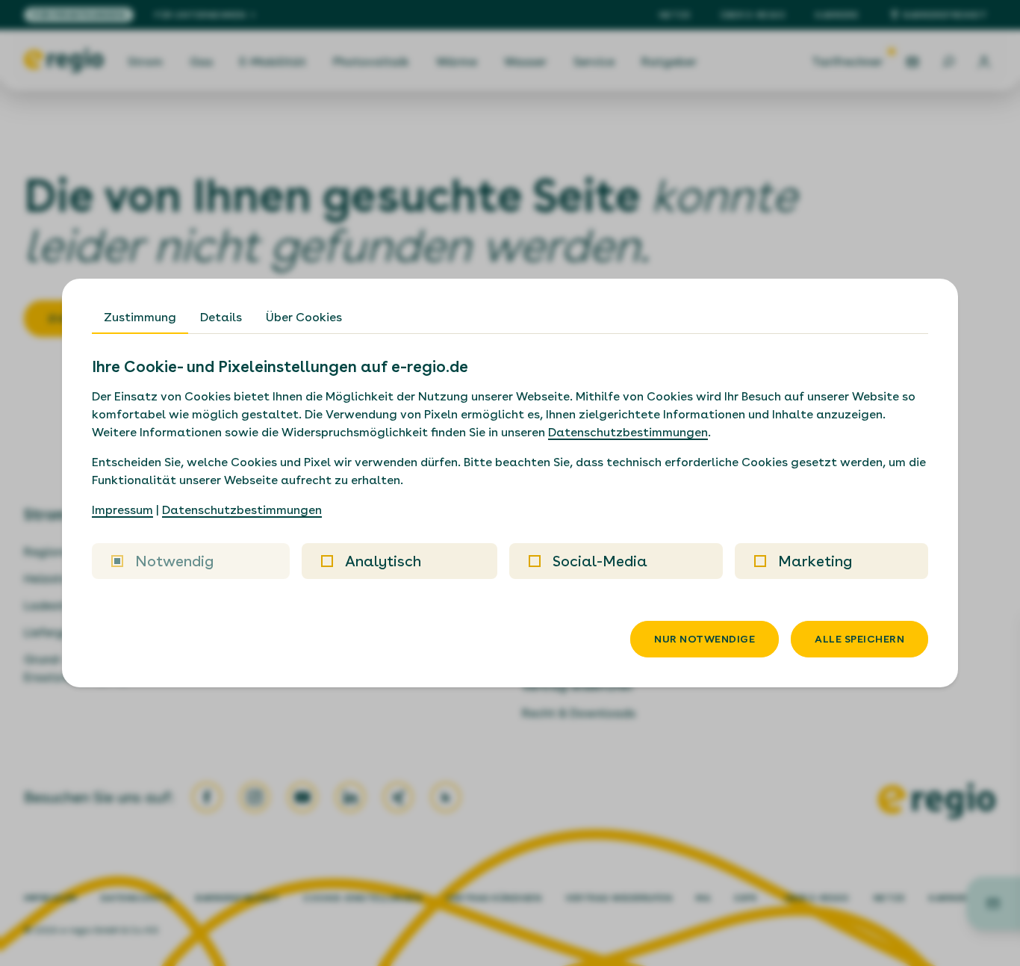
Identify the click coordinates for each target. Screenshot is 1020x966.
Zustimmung (140, 317)
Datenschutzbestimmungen (628, 432)
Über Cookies (304, 317)
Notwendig (174, 561)
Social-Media (600, 561)
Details (221, 317)
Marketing (815, 561)
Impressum (122, 510)
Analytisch (383, 561)
